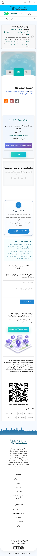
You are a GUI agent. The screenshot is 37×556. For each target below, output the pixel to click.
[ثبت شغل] (25, 2)
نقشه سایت (18, 517)
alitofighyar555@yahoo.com (18, 135)
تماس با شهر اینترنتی (18, 509)
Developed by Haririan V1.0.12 (20, 553)
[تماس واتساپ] (7, 14)
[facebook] (18, 548)
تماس (18, 154)
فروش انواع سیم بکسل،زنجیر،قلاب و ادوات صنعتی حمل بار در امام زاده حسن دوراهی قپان (16, 41)
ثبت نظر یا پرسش (27, 302)
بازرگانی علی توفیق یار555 (18, 120)
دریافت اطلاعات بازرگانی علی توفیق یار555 (18, 145)
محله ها (18, 487)
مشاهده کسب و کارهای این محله (18, 329)
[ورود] (7, 2)
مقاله (18, 483)
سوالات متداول (18, 522)
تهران (31, 91)
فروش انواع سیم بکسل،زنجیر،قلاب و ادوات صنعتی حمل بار (16, 32)
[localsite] (6, 101)
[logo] (18, 8)
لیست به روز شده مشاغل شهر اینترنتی (18, 497)
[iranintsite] (15, 548)
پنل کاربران (18, 492)
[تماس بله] (5, 14)
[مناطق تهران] (34, 2)
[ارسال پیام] (10, 72)
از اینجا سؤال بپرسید (18, 231)
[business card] (12, 101)
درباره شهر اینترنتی (18, 513)
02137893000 (14, 14)
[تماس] (30, 2)
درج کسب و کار (18, 479)
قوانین (18, 526)
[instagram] (22, 548)
